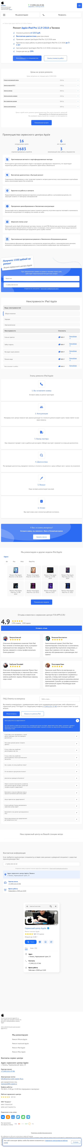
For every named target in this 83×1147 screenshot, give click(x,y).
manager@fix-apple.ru (9, 1084)
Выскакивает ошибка (11, 366)
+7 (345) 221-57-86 (37, 5)
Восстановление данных (10, 101)
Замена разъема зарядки (10, 96)
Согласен (76, 1142)
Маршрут (32, 942)
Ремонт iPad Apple (18, 1048)
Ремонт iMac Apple (19, 1052)
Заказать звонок (41, 537)
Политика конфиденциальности (41, 1133)
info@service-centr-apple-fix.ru (12, 1079)
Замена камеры (8, 90)
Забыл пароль (9, 344)
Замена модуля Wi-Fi (9, 85)
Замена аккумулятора (10, 106)
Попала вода (9, 359)
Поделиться (3, 1117)
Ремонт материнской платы (11, 80)
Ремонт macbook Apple (20, 1043)
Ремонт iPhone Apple (19, 1039)
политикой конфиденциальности (50, 288)
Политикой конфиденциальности (59, 868)
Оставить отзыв (41, 628)
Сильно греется (9, 337)
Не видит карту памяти (12, 352)
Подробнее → (73, 337)
